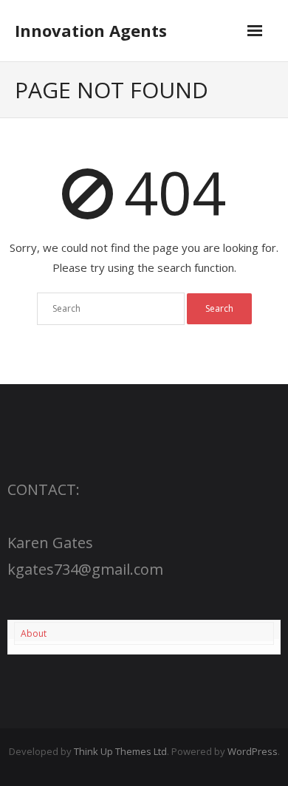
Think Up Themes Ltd (120, 751)
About (34, 633)
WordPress (252, 751)
